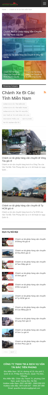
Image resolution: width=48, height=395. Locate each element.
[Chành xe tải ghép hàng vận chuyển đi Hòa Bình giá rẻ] (7, 253)
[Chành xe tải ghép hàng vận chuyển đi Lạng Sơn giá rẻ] (7, 321)
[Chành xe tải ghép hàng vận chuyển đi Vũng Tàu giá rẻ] (24, 142)
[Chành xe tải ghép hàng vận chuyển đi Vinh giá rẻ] (7, 276)
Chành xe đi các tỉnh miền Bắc (14, 104)
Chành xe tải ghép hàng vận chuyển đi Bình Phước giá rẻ (12, 74)
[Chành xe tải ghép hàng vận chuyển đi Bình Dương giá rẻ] (35, 70)
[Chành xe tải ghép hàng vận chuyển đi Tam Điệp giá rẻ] (7, 265)
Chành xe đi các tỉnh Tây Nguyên (15, 111)
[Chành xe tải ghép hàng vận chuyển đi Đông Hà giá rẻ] (7, 242)
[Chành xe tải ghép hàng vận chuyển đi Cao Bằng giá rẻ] (7, 310)
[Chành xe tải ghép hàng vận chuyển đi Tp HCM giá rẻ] (24, 189)
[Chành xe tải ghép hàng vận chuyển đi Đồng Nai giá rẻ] (24, 49)
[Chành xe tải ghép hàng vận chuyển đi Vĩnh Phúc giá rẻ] (7, 344)
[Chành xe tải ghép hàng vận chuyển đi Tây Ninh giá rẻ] (24, 25)
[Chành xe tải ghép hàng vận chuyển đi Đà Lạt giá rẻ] (7, 287)
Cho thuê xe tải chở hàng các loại (16, 115)
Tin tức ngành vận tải (11, 122)
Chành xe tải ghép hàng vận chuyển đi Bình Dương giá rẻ (34, 74)
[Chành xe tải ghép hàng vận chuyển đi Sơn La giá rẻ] (7, 333)
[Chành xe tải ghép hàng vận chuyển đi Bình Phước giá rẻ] (13, 70)
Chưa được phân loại (11, 119)
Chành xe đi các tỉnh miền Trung (15, 107)
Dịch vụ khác (27, 119)
